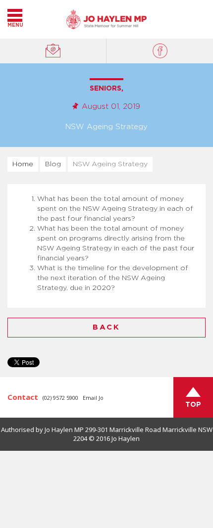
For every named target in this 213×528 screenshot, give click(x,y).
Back (106, 327)
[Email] (53, 51)
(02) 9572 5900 (60, 397)
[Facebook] (159, 51)
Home (22, 164)
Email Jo (93, 397)
